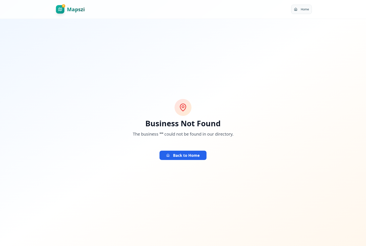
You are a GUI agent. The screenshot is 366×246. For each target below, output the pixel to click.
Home (305, 9)
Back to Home (186, 155)
